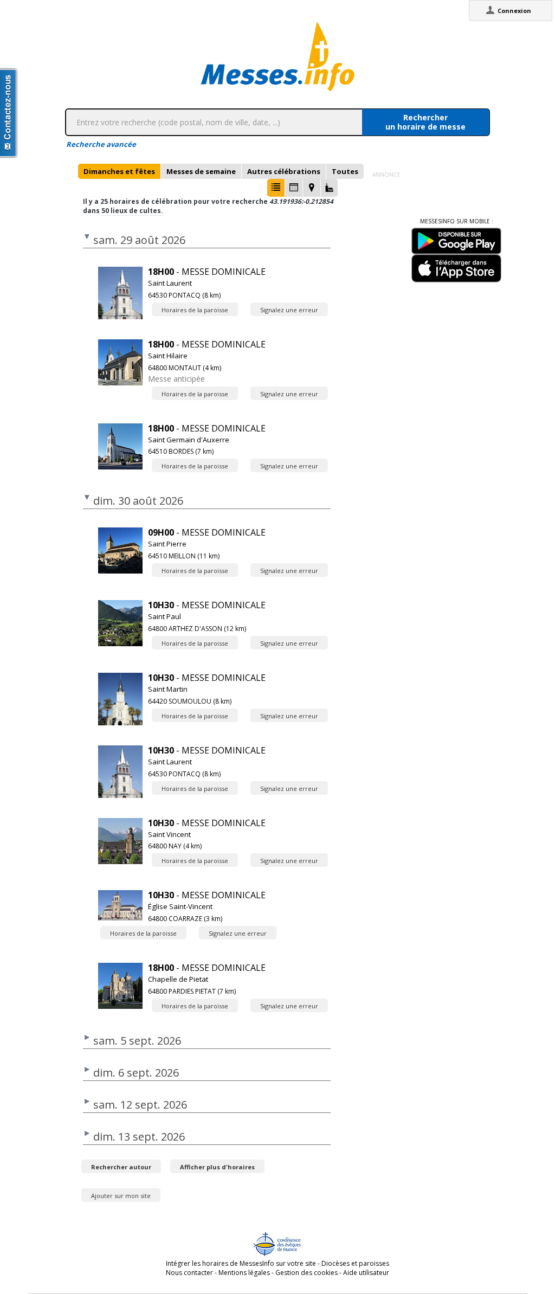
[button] (276, 188)
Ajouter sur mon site (121, 1196)
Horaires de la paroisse (195, 310)
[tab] (119, 171)
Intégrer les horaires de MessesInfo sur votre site (241, 1263)
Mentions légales (244, 1272)
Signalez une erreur (289, 310)
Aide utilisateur (366, 1272)
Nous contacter (189, 1272)
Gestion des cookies (306, 1272)
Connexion (514, 11)
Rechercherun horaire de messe (425, 122)
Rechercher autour (121, 1167)
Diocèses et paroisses (355, 1263)
